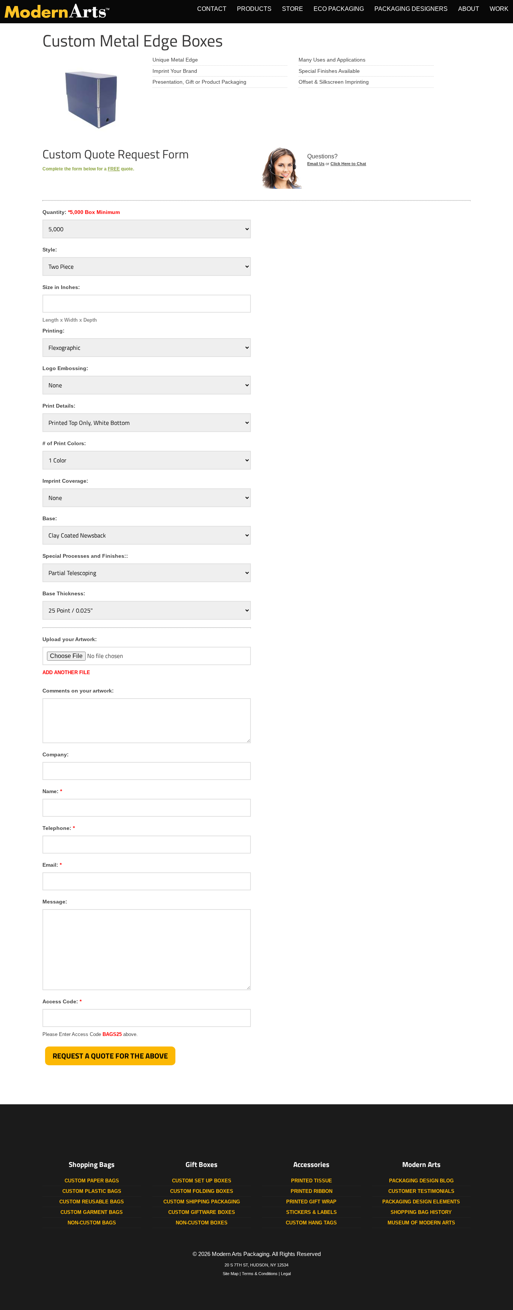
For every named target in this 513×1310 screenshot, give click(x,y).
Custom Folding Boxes (201, 1191)
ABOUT (468, 9)
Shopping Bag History (421, 1212)
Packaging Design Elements (421, 1202)
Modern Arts (421, 1164)
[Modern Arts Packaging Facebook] (201, 1134)
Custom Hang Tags (311, 1223)
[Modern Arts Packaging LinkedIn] (311, 1134)
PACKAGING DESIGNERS (411, 9)
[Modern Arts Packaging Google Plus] (284, 1134)
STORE (292, 9)
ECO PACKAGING (339, 9)
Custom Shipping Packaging (201, 1202)
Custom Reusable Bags (91, 1202)
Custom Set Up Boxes (201, 1181)
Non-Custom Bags (92, 1223)
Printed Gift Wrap (311, 1202)
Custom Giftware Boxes (201, 1212)
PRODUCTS (254, 9)
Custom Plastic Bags (91, 1191)
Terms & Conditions (260, 1273)
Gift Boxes (201, 1164)
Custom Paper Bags (92, 1181)
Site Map (230, 1273)
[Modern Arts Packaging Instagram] (256, 1134)
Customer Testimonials (421, 1191)
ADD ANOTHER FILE (66, 672)
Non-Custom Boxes (202, 1223)
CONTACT (211, 9)
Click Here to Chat (348, 163)
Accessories (311, 1164)
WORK (499, 9)
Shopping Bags (92, 1164)
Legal (286, 1273)
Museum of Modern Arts (421, 1223)
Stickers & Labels (311, 1212)
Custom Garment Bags (91, 1212)
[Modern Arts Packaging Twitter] (229, 1134)
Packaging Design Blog (421, 1181)
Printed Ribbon (311, 1191)
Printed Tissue (311, 1181)
